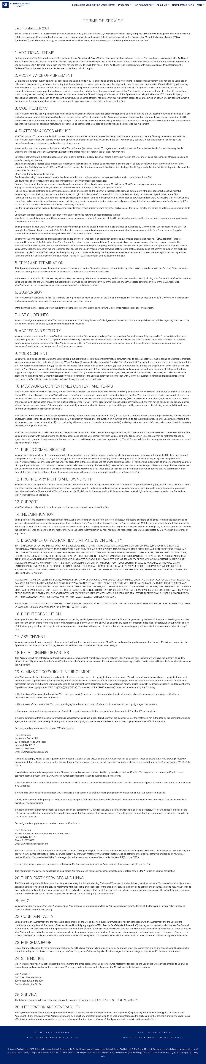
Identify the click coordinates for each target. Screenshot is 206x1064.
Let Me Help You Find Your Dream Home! (93, 4)
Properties (125, 6)
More (201, 6)
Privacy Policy (162, 1032)
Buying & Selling (144, 6)
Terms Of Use (142, 1032)
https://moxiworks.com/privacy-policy (33, 909)
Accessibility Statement (139, 1038)
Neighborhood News (183, 4)
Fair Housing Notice (170, 1038)
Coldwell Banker (44, 1032)
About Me (163, 6)
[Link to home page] (17, 5)
